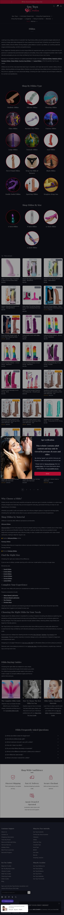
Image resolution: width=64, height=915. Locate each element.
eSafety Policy (39, 466)
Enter (47, 473)
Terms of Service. (50, 464)
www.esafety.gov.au (53, 468)
